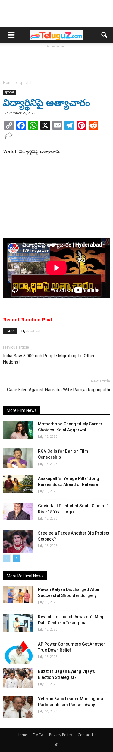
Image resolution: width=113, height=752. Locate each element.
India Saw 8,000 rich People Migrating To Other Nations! (49, 359)
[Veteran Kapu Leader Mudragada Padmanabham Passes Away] (18, 707)
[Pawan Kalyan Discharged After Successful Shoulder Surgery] (18, 594)
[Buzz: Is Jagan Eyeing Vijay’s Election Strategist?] (18, 678)
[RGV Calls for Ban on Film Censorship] (18, 458)
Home (22, 734)
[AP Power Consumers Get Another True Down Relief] (18, 652)
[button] (104, 35)
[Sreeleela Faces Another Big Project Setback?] (18, 541)
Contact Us (87, 734)
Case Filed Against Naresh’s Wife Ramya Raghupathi (58, 389)
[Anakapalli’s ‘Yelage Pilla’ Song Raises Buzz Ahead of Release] (18, 484)
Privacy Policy (60, 734)
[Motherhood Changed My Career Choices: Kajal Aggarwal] (18, 430)
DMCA (38, 734)
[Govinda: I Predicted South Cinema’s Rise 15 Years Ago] (18, 511)
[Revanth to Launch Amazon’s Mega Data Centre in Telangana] (18, 623)
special (9, 92)
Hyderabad (30, 331)
